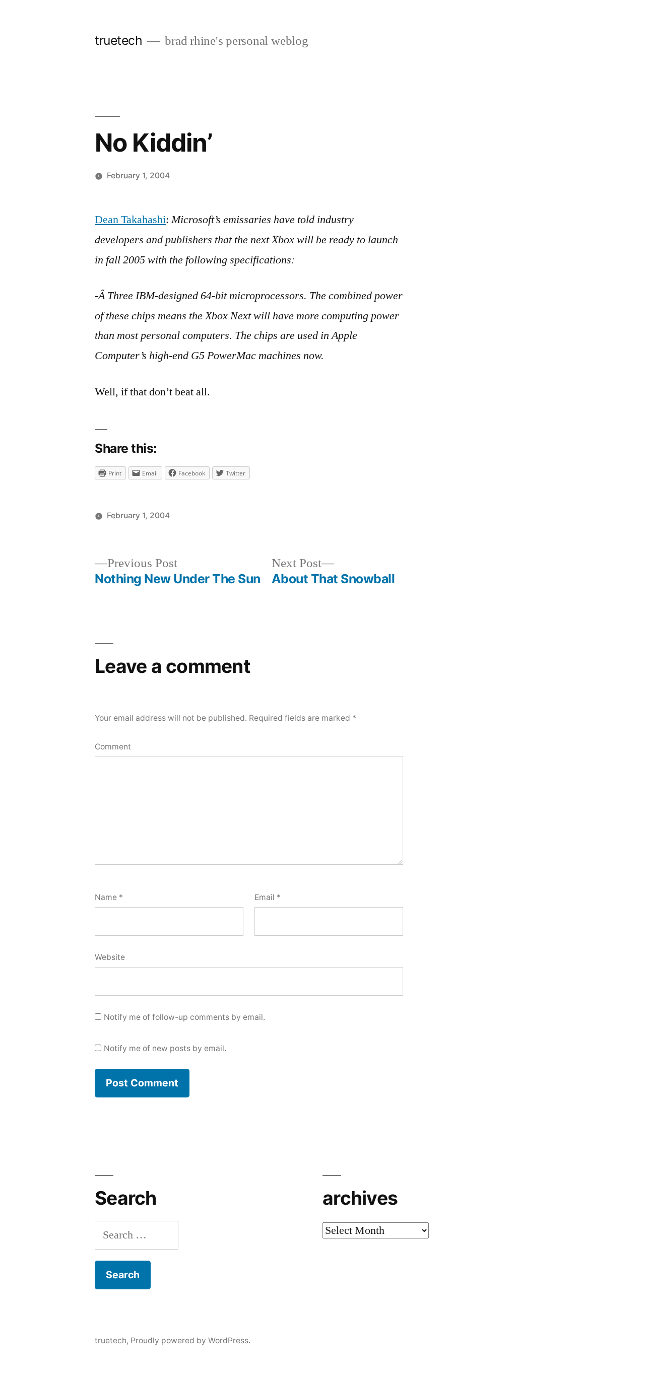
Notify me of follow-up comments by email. (184, 1017)
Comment (113, 746)
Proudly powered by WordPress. (190, 1340)
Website (110, 957)
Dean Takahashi (130, 220)
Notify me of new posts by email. (165, 1048)
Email (267, 897)
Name (109, 897)
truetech (118, 40)
